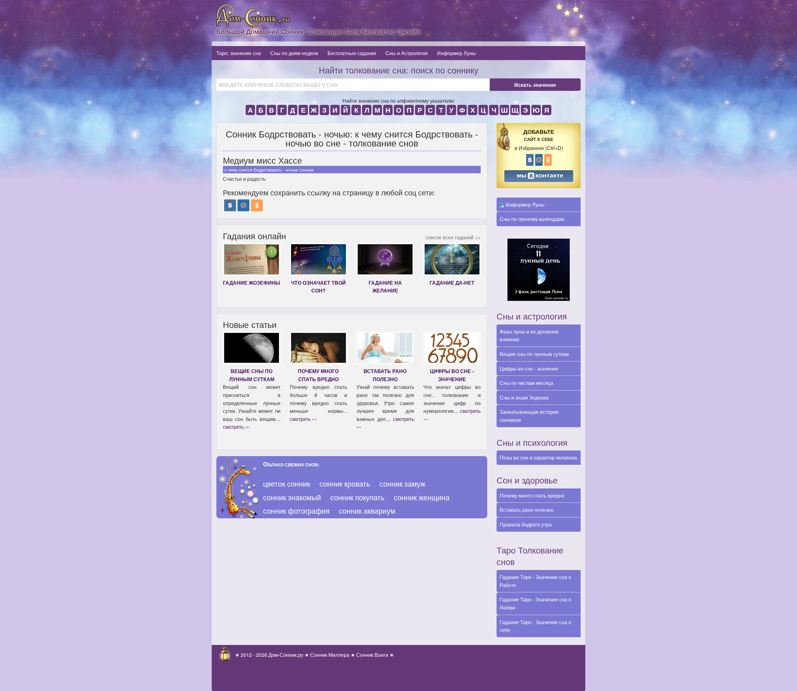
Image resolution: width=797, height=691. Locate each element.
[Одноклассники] (257, 205)
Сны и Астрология (406, 53)
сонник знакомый (292, 497)
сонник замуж (402, 484)
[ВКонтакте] (230, 205)
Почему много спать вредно (532, 495)
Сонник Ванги (372, 654)
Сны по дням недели (294, 53)
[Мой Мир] (243, 205)
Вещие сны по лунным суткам (534, 353)
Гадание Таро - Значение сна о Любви (535, 603)
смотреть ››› (236, 426)
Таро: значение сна (238, 53)
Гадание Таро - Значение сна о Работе (535, 581)
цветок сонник (286, 484)
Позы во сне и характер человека (538, 457)
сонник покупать (357, 497)
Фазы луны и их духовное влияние (529, 335)
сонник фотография (296, 511)
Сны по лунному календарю (532, 218)
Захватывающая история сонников (529, 415)
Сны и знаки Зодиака (524, 397)
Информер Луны (456, 53)
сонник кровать (344, 484)
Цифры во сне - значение (529, 368)
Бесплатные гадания (352, 53)
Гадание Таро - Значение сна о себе (535, 626)
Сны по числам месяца (526, 382)
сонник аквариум (367, 511)
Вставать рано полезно (527, 509)
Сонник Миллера (329, 654)
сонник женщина (422, 497)
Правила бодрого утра (526, 524)
